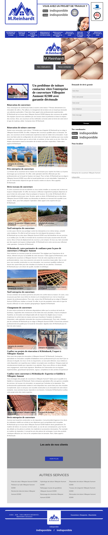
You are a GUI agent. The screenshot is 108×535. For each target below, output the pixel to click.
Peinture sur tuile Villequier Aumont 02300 (23, 486)
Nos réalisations (44, 67)
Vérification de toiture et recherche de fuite (58, 34)
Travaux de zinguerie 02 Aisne (21, 34)
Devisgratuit (74, 12)
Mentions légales (24, 517)
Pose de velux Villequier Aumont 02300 (24, 481)
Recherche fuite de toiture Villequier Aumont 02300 (23, 492)
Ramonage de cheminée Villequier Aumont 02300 (51, 495)
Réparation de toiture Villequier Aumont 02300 (82, 483)
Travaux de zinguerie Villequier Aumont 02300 (82, 489)
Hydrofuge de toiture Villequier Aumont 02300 (53, 483)
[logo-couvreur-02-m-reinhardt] (54, 518)
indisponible (59, 10)
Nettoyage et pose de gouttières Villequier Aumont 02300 (51, 489)
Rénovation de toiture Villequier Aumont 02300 (82, 495)
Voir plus (54, 459)
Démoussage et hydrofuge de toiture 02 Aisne (45, 34)
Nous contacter (64, 67)
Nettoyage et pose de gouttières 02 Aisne (32, 34)
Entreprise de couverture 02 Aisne (10, 34)
